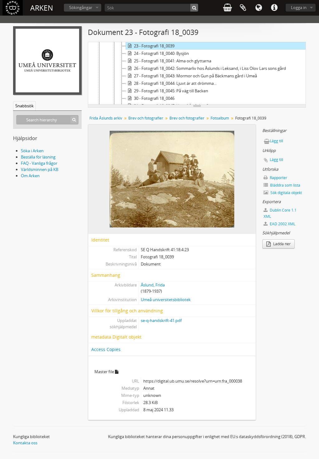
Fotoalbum (220, 118)
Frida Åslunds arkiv (105, 118)
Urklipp (243, 8)
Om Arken (30, 175)
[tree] (197, 73)
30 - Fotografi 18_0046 (154, 98)
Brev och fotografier (145, 118)
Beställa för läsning (38, 157)
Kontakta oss (25, 443)
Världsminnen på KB (39, 169)
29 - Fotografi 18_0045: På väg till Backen (171, 91)
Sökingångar (80, 7)
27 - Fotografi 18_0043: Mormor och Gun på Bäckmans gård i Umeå (195, 76)
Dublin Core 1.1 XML (280, 213)
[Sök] (194, 8)
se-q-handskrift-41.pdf (161, 320)
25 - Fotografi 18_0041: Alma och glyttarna (172, 61)
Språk (258, 8)
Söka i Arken (32, 151)
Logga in (299, 7)
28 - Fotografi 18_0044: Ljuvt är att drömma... (175, 83)
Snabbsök (24, 106)
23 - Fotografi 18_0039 (154, 46)
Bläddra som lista (284, 185)
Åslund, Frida (153, 285)
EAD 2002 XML (282, 224)
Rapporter (278, 177)
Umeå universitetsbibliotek (166, 299)
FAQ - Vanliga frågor (39, 163)
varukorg (227, 8)
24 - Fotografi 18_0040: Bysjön (161, 53)
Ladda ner (281, 244)
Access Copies (106, 349)
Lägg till (276, 141)
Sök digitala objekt (285, 192)
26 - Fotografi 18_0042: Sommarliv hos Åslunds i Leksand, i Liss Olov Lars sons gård (210, 68)
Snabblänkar (274, 8)
